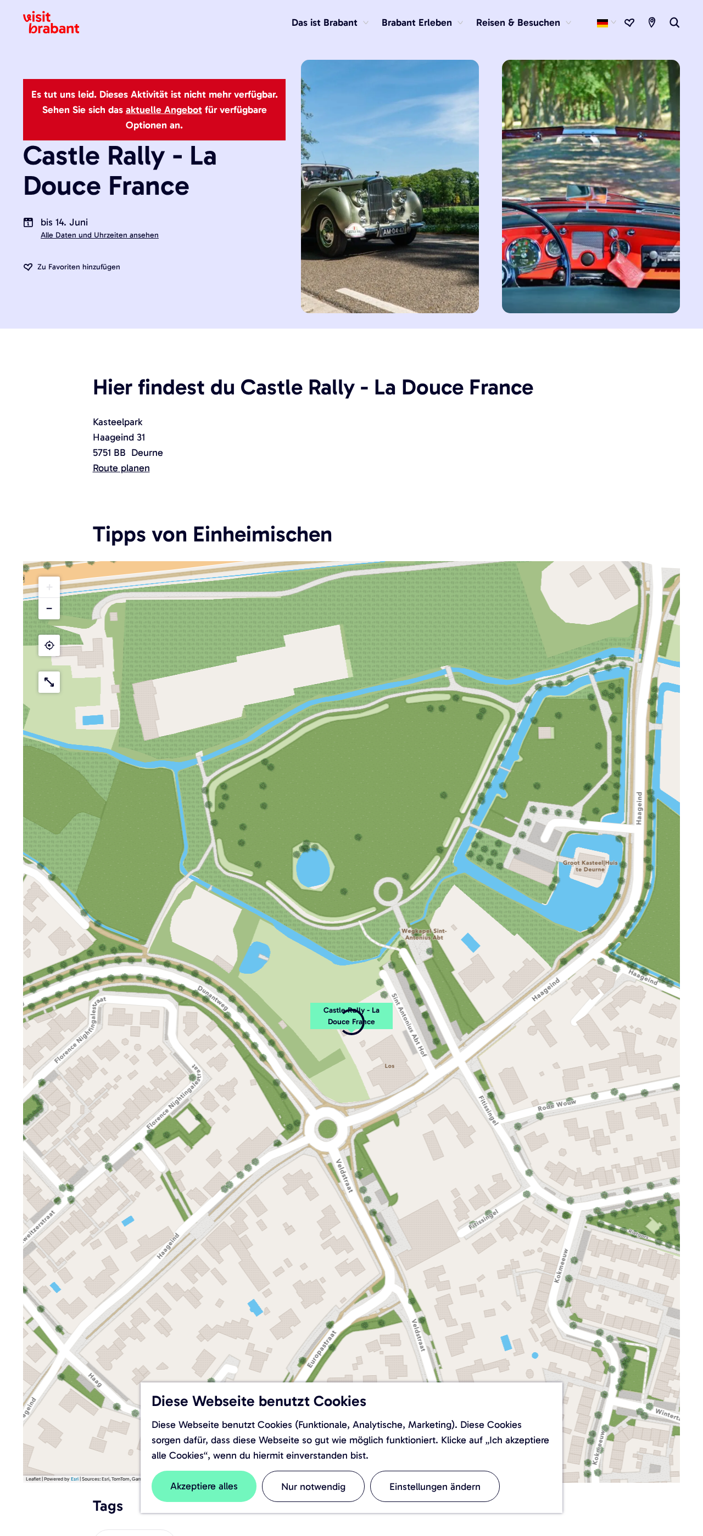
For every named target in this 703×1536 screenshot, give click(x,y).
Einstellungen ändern (435, 1487)
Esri (75, 1479)
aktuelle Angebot (164, 110)
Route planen (121, 468)
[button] (49, 587)
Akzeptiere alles (204, 1486)
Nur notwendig (313, 1487)
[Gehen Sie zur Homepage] (57, 22)
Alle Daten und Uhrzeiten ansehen (100, 235)
